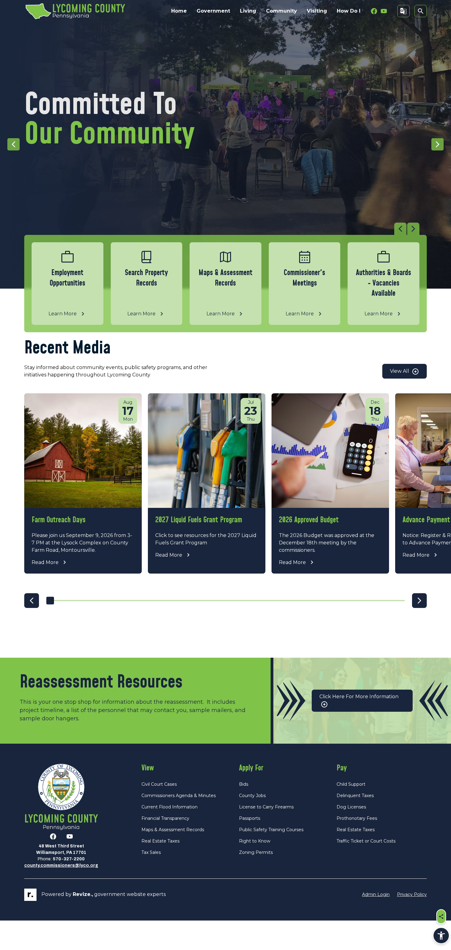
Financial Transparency (165, 818)
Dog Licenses (351, 807)
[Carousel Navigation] (221, 229)
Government (213, 11)
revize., (83, 894)
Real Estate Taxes (160, 841)
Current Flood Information (169, 807)
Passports (249, 818)
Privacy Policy (412, 894)
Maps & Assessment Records (172, 829)
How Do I (348, 11)
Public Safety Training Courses (271, 829)
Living (248, 11)
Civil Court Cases (159, 784)
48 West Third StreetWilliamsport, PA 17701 (61, 849)
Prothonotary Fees (357, 818)
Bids (243, 784)
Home (179, 11)
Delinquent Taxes (355, 795)
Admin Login (376, 894)
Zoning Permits (256, 852)
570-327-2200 (69, 859)
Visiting (317, 11)
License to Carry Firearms (266, 807)
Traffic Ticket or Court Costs (366, 841)
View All (400, 371)
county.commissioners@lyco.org (61, 865)
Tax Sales (151, 852)
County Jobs (252, 795)
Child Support (351, 784)
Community (281, 11)
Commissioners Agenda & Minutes (178, 795)
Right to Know (254, 841)
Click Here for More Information (359, 696)
